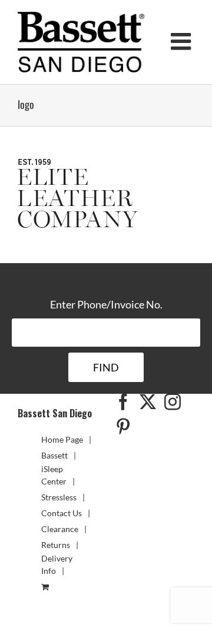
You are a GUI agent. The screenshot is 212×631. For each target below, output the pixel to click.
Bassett (54, 455)
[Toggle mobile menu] (182, 41)
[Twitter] (148, 402)
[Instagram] (172, 402)
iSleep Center (54, 475)
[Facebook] (123, 402)
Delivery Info (56, 564)
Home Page (62, 439)
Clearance (59, 529)
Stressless (59, 497)
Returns (55, 545)
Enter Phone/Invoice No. (106, 304)
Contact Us (61, 513)
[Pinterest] (123, 427)
